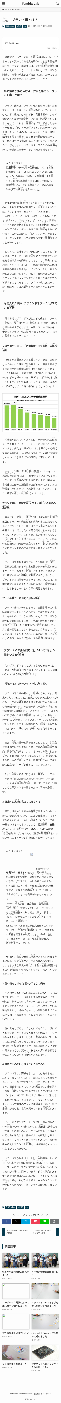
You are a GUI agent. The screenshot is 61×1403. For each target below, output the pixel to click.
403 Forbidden (12, 43)
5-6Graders (10, 26)
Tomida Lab (30, 3)
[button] (6, 1221)
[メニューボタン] (3, 3)
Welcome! (14, 1394)
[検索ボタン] (57, 3)
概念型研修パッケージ (42, 1394)
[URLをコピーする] (54, 1221)
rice (25, 26)
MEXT (19, 26)
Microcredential (25, 1394)
